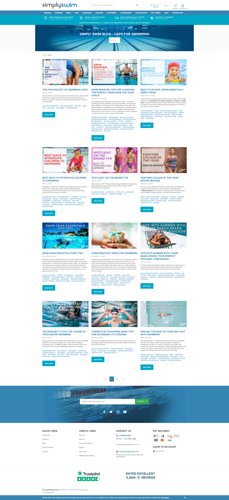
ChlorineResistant (113, 123)
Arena (156, 111)
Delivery (82, 435)
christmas (109, 275)
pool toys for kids (170, 116)
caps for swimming (66, 106)
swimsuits (107, 131)
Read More (165, 498)
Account (45, 452)
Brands (47, 13)
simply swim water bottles (166, 275)
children (121, 121)
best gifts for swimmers (50, 106)
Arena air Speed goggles (169, 111)
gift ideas (180, 197)
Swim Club (83, 452)
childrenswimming (147, 114)
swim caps (75, 200)
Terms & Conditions (86, 443)
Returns (81, 439)
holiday (55, 198)
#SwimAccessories (126, 117)
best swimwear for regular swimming (161, 111)
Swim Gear (51, 108)
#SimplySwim (113, 117)
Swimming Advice (128, 127)
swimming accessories (113, 127)
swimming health (57, 204)
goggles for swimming (162, 114)
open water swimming (117, 277)
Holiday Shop (141, 13)
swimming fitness (176, 198)
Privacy (81, 447)
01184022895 (125, 435)
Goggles (99, 13)
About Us (45, 439)
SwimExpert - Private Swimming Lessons (74, 490)
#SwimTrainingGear (115, 119)
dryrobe (173, 197)
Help (166, 13)
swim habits (60, 108)
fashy (171, 354)
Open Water (61, 352)
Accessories (126, 13)
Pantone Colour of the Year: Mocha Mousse (160, 179)
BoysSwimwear (96, 121)
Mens (68, 13)
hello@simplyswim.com (129, 452)
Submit (140, 401)
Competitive (79, 275)
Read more (49, 115)
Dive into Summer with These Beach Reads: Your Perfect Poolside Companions (159, 256)
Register (156, 7)
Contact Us (46, 435)
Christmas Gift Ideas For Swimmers (114, 253)
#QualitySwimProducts (99, 117)
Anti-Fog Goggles (129, 119)
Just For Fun (64, 198)
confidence (75, 197)
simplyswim (150, 118)
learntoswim (158, 116)
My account (160, 451)
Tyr (125, 194)
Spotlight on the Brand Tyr (109, 177)
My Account (155, 5)
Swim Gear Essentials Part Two (62, 253)
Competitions (68, 275)
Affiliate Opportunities (86, 456)
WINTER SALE (178, 13)
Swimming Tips (96, 131)
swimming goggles (127, 129)
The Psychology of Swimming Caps (65, 89)
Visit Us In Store (47, 447)
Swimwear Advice (119, 285)
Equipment (112, 13)
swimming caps (71, 108)
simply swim (107, 125)
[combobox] (115, 5)
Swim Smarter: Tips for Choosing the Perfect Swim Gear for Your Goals (113, 92)
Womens (58, 13)
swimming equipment (111, 129)
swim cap (78, 106)
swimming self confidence (74, 204)
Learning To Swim (147, 116)
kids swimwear (96, 125)
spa (181, 356)
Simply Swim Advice (120, 125)
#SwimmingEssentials (99, 119)
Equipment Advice (127, 123)
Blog (44, 443)
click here (136, 444)
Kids (77, 13)
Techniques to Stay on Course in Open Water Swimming (63, 333)
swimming (99, 127)
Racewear (87, 13)
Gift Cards (155, 13)
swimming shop (47, 206)
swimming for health (147, 200)
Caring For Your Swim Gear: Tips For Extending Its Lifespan (112, 333)
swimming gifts (161, 200)
